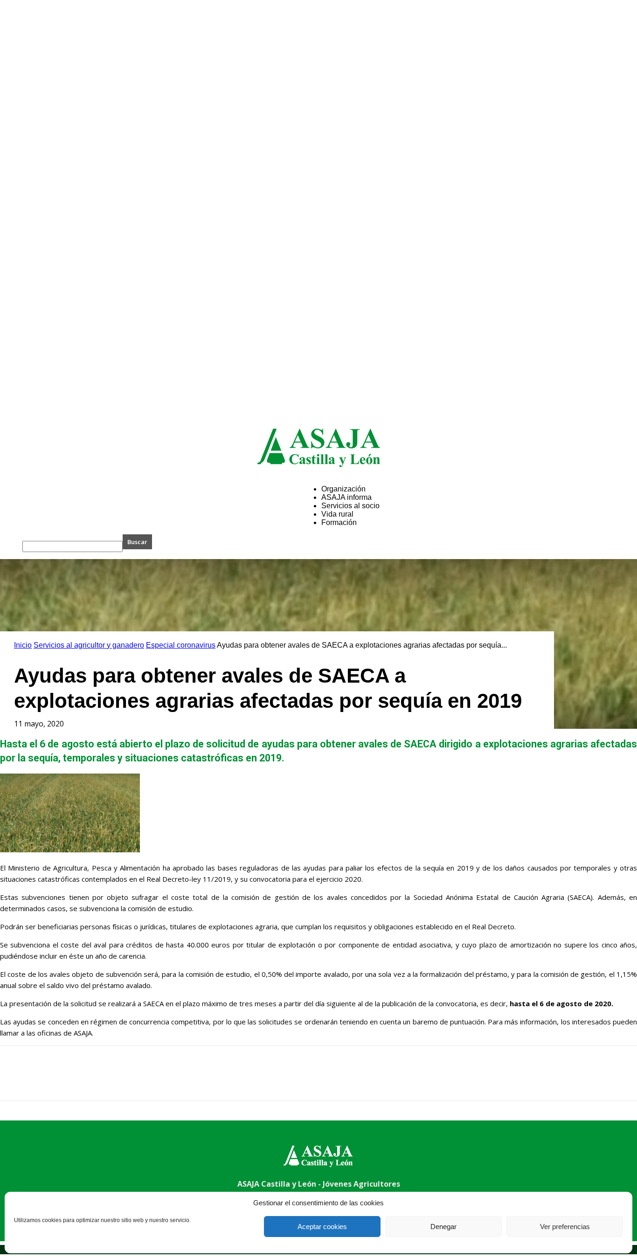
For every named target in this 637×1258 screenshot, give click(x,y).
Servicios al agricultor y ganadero (89, 645)
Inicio (23, 645)
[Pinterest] (82, 1081)
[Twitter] (49, 1081)
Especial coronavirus (180, 645)
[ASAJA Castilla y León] (318, 447)
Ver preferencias (565, 1226)
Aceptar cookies (322, 1226)
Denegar (443, 1226)
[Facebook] (15, 1081)
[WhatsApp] (116, 1081)
